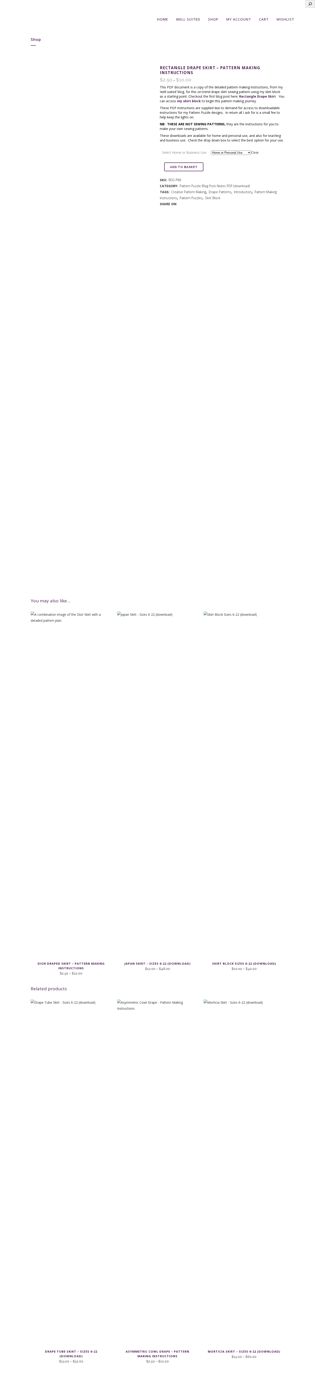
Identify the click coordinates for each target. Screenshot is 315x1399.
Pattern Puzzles (191, 198)
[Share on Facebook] (180, 204)
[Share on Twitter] (185, 204)
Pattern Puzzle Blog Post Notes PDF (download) (215, 186)
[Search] (310, 4)
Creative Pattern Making (188, 192)
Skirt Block (212, 198)
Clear (255, 152)
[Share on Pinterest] (190, 204)
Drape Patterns (220, 192)
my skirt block (189, 101)
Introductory (243, 192)
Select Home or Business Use (184, 152)
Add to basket (184, 167)
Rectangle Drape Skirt (257, 96)
